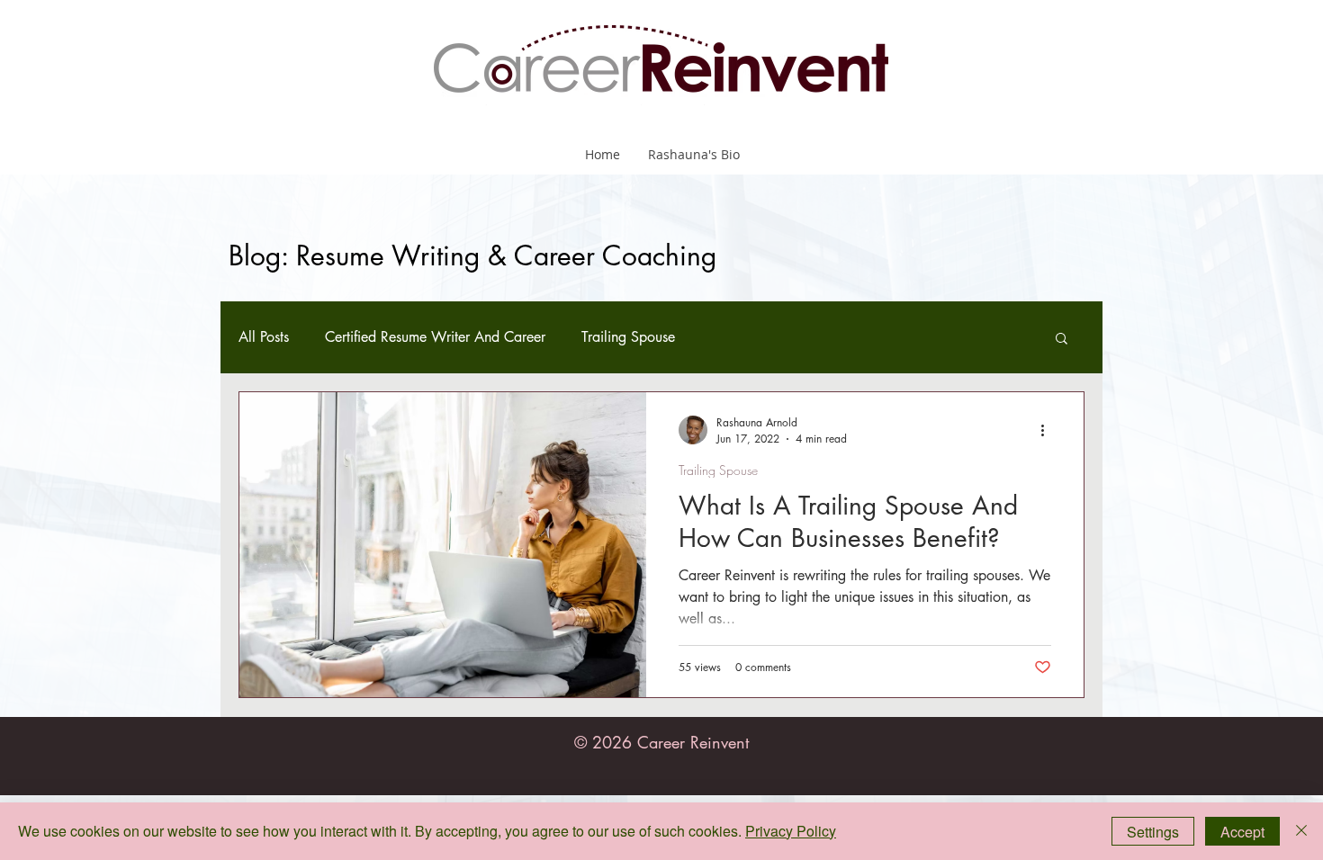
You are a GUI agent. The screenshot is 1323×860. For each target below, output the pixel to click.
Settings (1153, 831)
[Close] (1301, 831)
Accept (1242, 831)
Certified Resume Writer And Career (435, 337)
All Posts (263, 337)
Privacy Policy (790, 830)
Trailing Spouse (628, 337)
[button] (1061, 339)
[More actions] (1048, 430)
